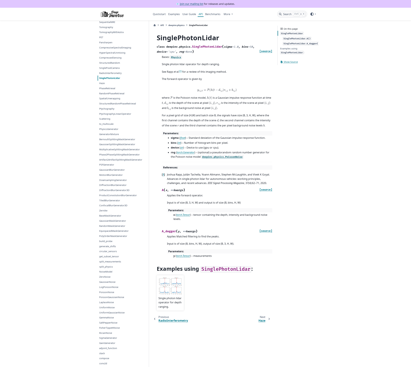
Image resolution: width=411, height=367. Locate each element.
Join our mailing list (191, 4)
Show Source (290, 62)
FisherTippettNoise (109, 327)
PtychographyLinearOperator (115, 113)
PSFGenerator (106, 164)
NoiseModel (105, 271)
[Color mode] (313, 14)
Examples (174, 14)
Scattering (104, 118)
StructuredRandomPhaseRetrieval (117, 103)
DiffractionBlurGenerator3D (114, 190)
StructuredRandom (109, 62)
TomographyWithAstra (111, 32)
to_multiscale (106, 123)
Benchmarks (212, 14)
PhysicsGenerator (108, 129)
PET (101, 37)
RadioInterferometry (110, 73)
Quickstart (159, 14)
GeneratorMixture (109, 134)
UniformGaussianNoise (112, 312)
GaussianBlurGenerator (112, 169)
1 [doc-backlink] (163, 174)
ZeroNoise (104, 276)
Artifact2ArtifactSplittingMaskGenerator (120, 159)
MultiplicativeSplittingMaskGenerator (119, 149)
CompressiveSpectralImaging (115, 47)
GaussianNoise (107, 281)
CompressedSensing (110, 57)
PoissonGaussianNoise (111, 297)
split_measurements (110, 261)
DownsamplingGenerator (113, 180)
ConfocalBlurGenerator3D (113, 205)
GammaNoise (106, 317)
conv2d (103, 363)
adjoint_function (108, 348)
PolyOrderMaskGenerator (113, 236)
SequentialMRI (107, 22)
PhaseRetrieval (107, 88)
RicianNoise (105, 332)
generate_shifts (107, 246)
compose (104, 358)
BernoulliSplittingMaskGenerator (117, 139)
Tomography (106, 27)
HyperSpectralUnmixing (112, 52)
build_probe (105, 241)
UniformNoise (107, 307)
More (227, 14)
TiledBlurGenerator (109, 200)
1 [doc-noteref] (180, 70)
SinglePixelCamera (109, 67)
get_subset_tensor (109, 256)
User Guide (189, 14)
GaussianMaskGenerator (112, 220)
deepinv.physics (176, 25)
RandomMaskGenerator (112, 225)
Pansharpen (105, 42)
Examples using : (292, 50)
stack (102, 353)
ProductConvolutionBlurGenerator (118, 195)
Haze (102, 83)
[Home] (154, 25)
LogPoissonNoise (108, 287)
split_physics (106, 266)
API (201, 14)
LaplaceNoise (106, 302)
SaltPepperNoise (108, 322)
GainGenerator (107, 343)
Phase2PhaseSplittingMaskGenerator (119, 154)
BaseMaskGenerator (110, 215)
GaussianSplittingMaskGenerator (117, 144)
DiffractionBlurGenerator (113, 185)
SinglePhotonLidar (109, 78)
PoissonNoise (106, 292)
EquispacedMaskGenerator (114, 231)
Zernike (103, 210)
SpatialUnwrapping (109, 98)
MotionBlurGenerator (111, 174)
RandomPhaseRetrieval (111, 93)
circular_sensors (108, 251)
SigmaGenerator (108, 338)
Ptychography (106, 108)
